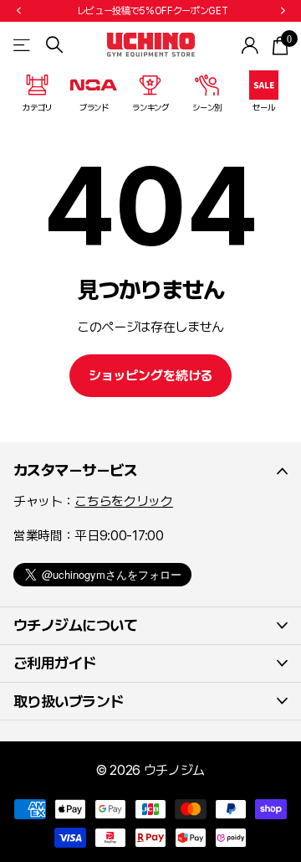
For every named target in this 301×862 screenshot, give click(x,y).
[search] (54, 45)
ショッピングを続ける (150, 376)
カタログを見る (23, 45)
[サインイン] (250, 45)
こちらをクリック (123, 501)
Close (150, 470)
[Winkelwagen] (280, 45)
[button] (18, 10)
